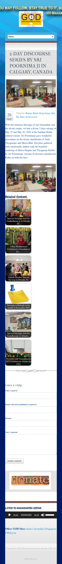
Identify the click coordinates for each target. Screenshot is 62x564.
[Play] (9, 515)
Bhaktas (29, 113)
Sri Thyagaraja (31, 116)
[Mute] (42, 515)
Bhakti (35, 113)
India (29, 528)
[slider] (50, 514)
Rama (22, 116)
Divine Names (44, 113)
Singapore (50, 528)
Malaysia (11, 532)
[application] (31, 514)
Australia (38, 528)
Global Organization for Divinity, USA (31, 21)
